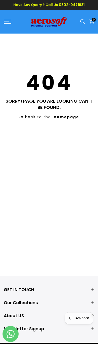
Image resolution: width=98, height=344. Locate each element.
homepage (66, 116)
